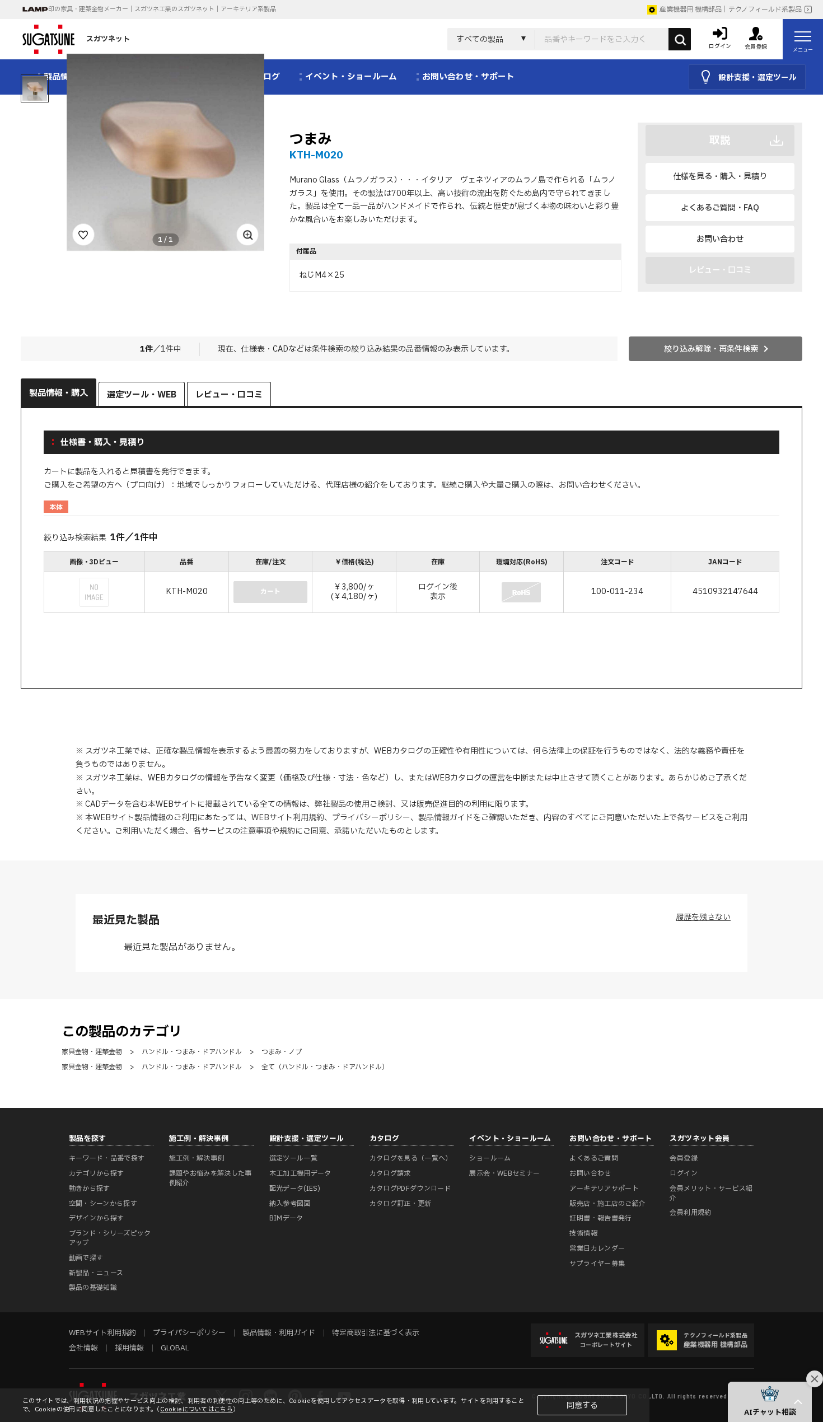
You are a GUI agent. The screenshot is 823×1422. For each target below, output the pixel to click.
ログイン (683, 1173)
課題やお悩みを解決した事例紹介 (210, 1178)
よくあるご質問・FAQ (720, 208)
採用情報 (129, 1348)
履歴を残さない (703, 917)
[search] (679, 39)
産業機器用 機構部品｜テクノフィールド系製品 (731, 9)
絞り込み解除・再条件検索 (711, 349)
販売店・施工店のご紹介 (607, 1204)
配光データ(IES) (295, 1189)
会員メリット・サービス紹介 (711, 1193)
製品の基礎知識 (93, 1288)
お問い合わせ (719, 239)
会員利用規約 (690, 1213)
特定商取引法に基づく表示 (375, 1333)
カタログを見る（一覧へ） (411, 1158)
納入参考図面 (290, 1204)
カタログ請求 (390, 1173)
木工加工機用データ (300, 1173)
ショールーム (490, 1158)
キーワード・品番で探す (107, 1158)
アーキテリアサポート (604, 1189)
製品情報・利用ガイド (278, 1333)
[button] (770, 1402)
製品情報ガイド (445, 818)
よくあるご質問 (593, 1158)
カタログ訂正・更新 (401, 1204)
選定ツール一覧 (293, 1158)
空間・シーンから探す (103, 1204)
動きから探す (89, 1189)
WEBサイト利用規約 (287, 818)
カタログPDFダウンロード (411, 1189)
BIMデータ (286, 1218)
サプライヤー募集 (597, 1264)
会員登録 (683, 1158)
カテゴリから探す (96, 1173)
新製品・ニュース (96, 1273)
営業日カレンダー (597, 1248)
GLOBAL (175, 1348)
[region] (412, 583)
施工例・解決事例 (197, 1158)
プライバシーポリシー (371, 818)
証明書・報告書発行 (600, 1218)
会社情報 (83, 1348)
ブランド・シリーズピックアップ (110, 1238)
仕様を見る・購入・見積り (720, 177)
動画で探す (86, 1258)
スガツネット (108, 39)
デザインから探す (96, 1218)
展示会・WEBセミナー (504, 1173)
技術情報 (583, 1233)
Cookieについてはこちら (196, 1409)
